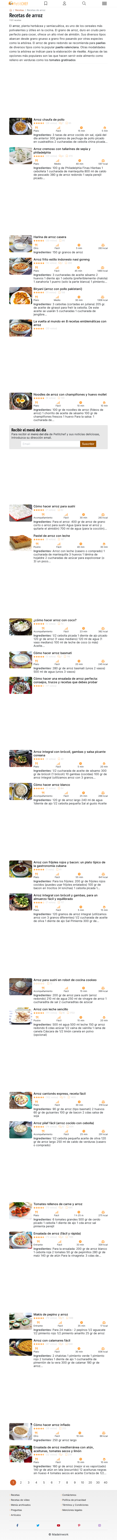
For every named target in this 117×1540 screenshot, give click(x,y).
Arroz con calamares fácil (52, 1340)
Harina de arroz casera (50, 237)
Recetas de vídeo (20, 1500)
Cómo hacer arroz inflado (52, 1425)
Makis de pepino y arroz (51, 1314)
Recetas (15, 1495)
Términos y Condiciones (75, 1505)
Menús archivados (21, 1505)
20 (90, 1482)
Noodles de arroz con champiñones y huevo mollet (70, 394)
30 (98, 1482)
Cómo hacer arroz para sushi (54, 506)
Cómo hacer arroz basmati (53, 653)
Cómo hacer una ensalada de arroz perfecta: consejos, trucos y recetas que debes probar (66, 680)
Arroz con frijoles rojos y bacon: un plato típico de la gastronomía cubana (69, 864)
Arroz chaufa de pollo (49, 119)
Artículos (16, 1515)
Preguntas (16, 1510)
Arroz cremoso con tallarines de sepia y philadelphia (62, 150)
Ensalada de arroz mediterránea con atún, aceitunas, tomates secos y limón (64, 1449)
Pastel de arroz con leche (52, 536)
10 (82, 1482)
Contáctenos (69, 1495)
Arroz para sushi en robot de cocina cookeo (65, 980)
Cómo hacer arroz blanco (52, 785)
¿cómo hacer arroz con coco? (55, 620)
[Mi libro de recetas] (46, 3)
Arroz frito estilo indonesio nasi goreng (62, 259)
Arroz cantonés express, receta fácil (60, 1093)
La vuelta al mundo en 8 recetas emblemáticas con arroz (70, 323)
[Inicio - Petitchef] (10, 10)
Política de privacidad (74, 1500)
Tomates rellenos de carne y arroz (58, 1204)
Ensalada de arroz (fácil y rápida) (57, 1233)
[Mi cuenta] (64, 3)
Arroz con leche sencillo (51, 1009)
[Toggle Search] (84, 3)
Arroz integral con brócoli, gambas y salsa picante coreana (70, 753)
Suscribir (88, 444)
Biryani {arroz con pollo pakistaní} (58, 289)
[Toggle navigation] (104, 3)
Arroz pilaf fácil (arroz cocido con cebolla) (64, 1123)
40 (105, 1482)
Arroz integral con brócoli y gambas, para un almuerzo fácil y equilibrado (66, 897)
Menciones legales (72, 1510)
